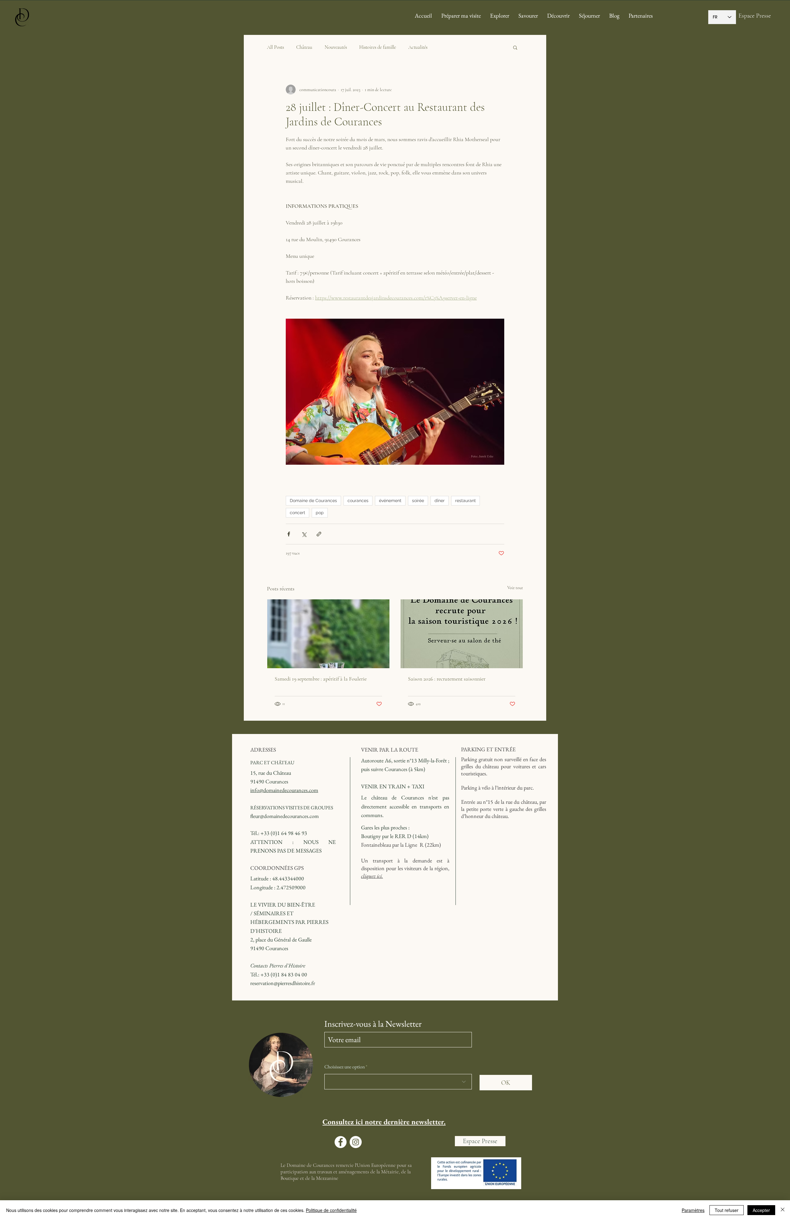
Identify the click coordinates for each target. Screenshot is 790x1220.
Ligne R (414, 844)
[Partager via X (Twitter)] (304, 534)
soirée (418, 500)
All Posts (275, 47)
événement (390, 500)
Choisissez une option (344, 1066)
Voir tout (515, 587)
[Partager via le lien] (319, 534)
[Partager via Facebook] (289, 534)
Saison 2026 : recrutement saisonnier (446, 678)
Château (304, 47)
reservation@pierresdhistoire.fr (282, 983)
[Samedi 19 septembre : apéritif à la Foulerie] (328, 633)
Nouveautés (336, 47)
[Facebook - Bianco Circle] (341, 1142)
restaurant (465, 500)
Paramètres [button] (693, 1210)
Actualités (417, 47)
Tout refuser (726, 1210)
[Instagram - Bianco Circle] (356, 1142)
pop (320, 512)
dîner (439, 500)
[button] (515, 47)
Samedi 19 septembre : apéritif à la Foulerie (321, 678)
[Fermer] (782, 1210)
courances (357, 500)
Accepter (761, 1210)
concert (297, 512)
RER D (403, 836)
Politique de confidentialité (331, 1210)
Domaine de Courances (313, 500)
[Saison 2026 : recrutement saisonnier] (462, 633)
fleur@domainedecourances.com (284, 816)
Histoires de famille (377, 47)
